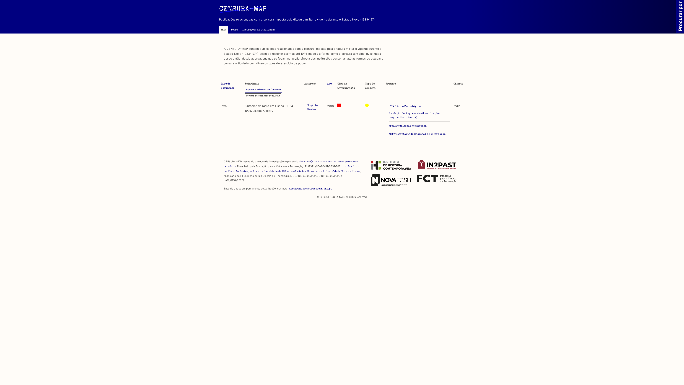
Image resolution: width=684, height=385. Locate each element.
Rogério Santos (312, 107)
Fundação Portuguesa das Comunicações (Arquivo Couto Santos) (414, 115)
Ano (329, 84)
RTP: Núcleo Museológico (405, 106)
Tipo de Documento (227, 86)
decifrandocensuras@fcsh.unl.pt (310, 189)
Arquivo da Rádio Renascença (408, 126)
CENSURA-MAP (242, 9)
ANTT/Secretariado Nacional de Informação (417, 134)
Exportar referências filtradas (263, 90)
